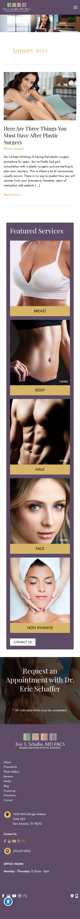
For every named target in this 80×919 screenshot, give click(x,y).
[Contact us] (72, 896)
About (7, 762)
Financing (9, 791)
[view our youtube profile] (14, 841)
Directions (10, 795)
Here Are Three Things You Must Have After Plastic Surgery (35, 135)
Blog (6, 786)
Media (7, 781)
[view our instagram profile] (18, 841)
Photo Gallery (11, 771)
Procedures (10, 767)
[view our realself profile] (23, 841)
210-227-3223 (22, 851)
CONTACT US (23, 642)
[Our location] (76, 896)
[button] (23, 642)
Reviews (8, 776)
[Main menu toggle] (75, 7)
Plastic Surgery (14, 148)
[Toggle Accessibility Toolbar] (8, 901)
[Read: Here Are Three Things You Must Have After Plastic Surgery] (40, 96)
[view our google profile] (9, 841)
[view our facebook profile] (5, 841)
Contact (8, 800)
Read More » (12, 194)
